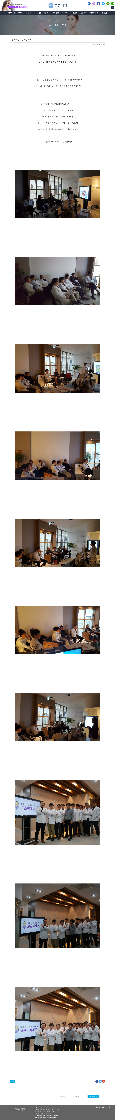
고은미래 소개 (11, 13)
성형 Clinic (83, 13)
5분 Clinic (47, 13)
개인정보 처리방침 (105, 1107)
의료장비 (20, 13)
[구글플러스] (103, 1081)
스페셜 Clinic (29, 13)
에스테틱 (38, 13)
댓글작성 (94, 1096)
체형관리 (75, 13)
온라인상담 (104, 13)
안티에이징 (56, 13)
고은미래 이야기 (94, 13)
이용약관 (98, 1107)
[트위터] (100, 1081)
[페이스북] (96, 1081)
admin (56, 1115)
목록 (12, 1081)
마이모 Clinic (65, 13)
